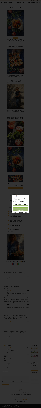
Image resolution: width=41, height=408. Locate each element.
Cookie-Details (15, 212)
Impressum (26, 212)
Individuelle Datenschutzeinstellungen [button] (20, 210)
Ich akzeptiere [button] (20, 207)
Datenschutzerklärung (21, 212)
